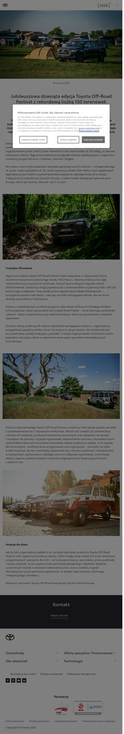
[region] (61, 126)
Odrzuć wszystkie (68, 139)
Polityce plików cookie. (89, 130)
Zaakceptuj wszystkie (93, 139)
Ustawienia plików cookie (33, 139)
